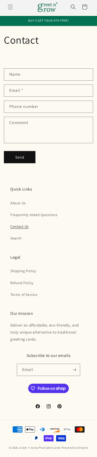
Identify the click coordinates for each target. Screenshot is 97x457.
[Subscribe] (74, 370)
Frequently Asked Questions (34, 214)
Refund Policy (21, 282)
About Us (18, 203)
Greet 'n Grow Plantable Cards (40, 447)
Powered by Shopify (75, 447)
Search (16, 238)
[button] (10, 7)
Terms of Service (24, 294)
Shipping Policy (23, 271)
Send (19, 157)
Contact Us (19, 226)
